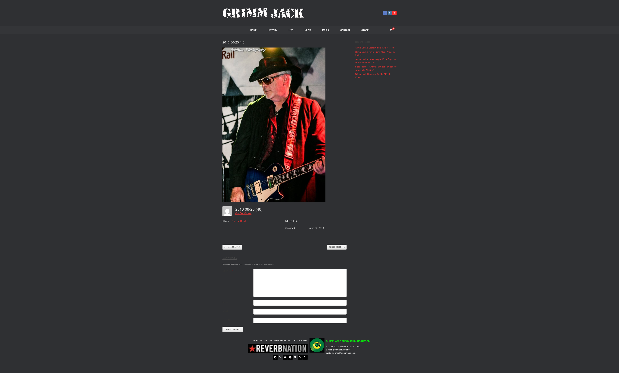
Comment (227, 270)
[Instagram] (280, 357)
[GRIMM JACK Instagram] (390, 13)
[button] (285, 340)
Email (225, 310)
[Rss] (305, 357)
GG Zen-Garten (243, 213)
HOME (253, 30)
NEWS (308, 30)
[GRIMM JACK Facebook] (385, 13)
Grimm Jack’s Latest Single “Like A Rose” (374, 47)
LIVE (291, 30)
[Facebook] (275, 357)
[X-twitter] (300, 357)
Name (225, 301)
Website (226, 319)
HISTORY (272, 30)
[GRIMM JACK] (263, 13)
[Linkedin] (295, 357)
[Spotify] (290, 357)
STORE (365, 30)
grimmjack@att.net (341, 350)
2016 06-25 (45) (232, 247)
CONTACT (345, 30)
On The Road (239, 221)
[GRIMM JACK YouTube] (394, 13)
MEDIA (325, 30)
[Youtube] (285, 357)
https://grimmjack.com (345, 353)
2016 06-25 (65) (337, 247)
